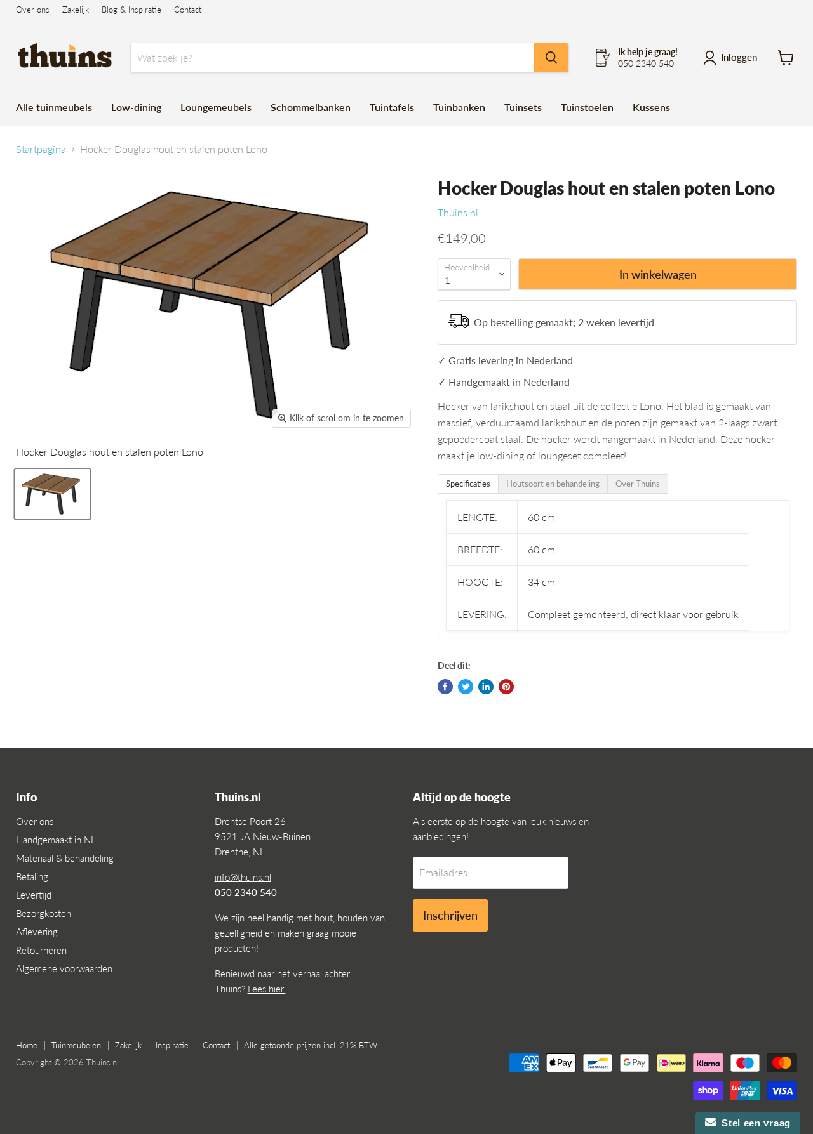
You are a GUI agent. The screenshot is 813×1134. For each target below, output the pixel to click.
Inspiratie (172, 1045)
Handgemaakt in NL (56, 839)
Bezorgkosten (43, 913)
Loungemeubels (216, 107)
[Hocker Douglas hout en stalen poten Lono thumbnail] (52, 494)
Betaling (32, 876)
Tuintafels (392, 107)
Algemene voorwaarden (64, 968)
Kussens (651, 107)
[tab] (468, 484)
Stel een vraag (753, 1123)
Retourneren (41, 950)
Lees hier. (267, 988)
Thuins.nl (458, 212)
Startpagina (41, 149)
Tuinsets (523, 107)
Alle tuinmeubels (54, 107)
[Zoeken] (551, 57)
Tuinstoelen (587, 107)
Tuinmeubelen (76, 1045)
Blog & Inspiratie (131, 10)
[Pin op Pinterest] (506, 686)
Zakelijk (75, 10)
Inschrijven (450, 915)
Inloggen (739, 57)
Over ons (33, 10)
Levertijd (33, 894)
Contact (187, 10)
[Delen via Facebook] (445, 686)
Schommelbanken (311, 107)
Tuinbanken (459, 107)
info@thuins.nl (243, 877)
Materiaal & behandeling (65, 858)
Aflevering (37, 931)
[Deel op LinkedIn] (486, 686)
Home (26, 1045)
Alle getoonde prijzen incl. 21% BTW (310, 1045)
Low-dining (136, 107)
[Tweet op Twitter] (465, 686)
